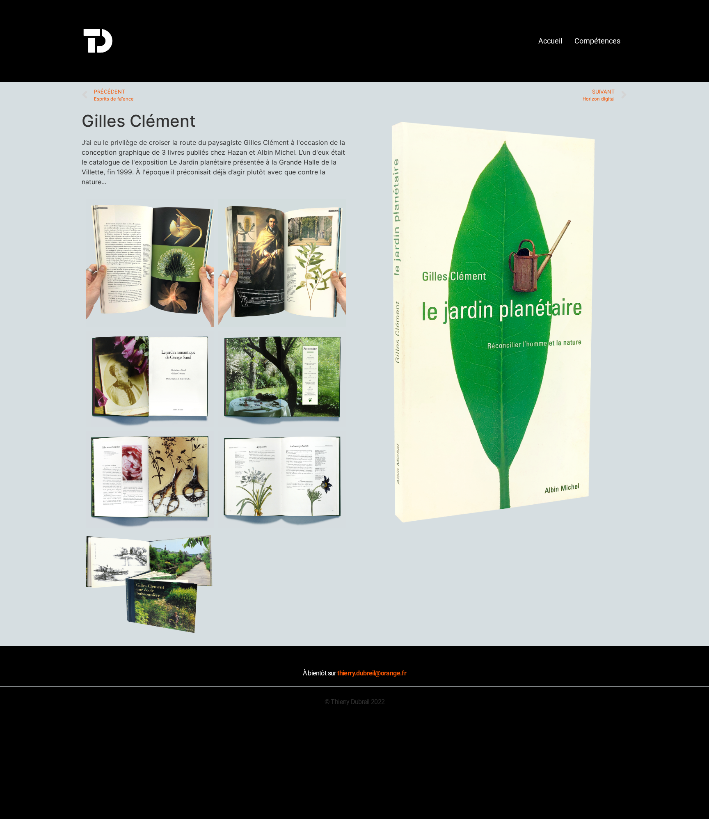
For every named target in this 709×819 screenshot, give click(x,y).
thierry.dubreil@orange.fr (371, 673)
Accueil (550, 41)
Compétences (597, 41)
